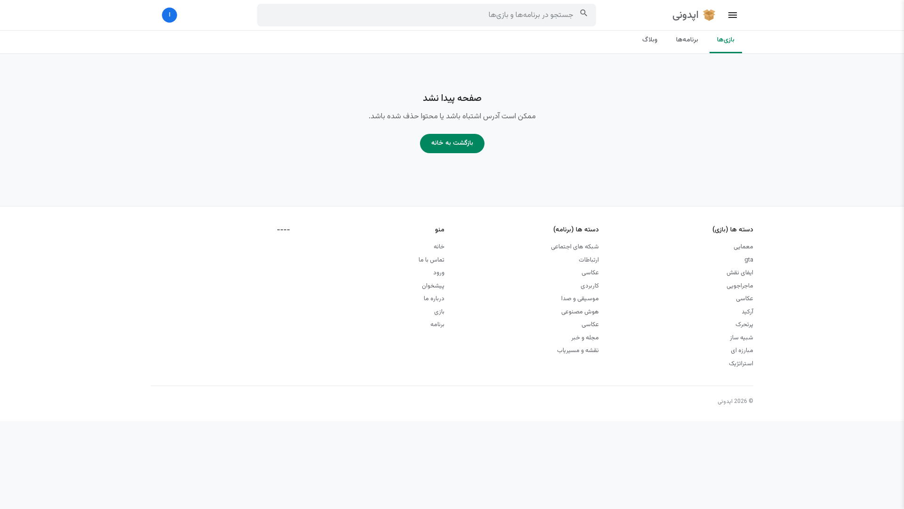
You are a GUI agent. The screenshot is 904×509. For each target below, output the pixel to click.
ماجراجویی (739, 286)
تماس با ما (431, 260)
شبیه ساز (741, 338)
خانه (439, 247)
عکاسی (744, 299)
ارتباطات (589, 260)
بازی (439, 312)
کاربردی (590, 286)
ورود (438, 273)
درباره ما (434, 299)
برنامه (437, 324)
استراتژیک (741, 364)
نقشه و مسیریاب (578, 350)
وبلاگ (649, 40)
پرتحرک (744, 324)
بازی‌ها (725, 40)
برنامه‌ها (687, 40)
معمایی (743, 247)
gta (748, 260)
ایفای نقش (739, 273)
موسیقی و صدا (580, 299)
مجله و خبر (585, 338)
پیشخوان (433, 286)
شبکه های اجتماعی (575, 247)
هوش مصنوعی (580, 312)
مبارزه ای (742, 350)
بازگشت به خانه (452, 143)
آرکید (747, 312)
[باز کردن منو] (732, 15)
